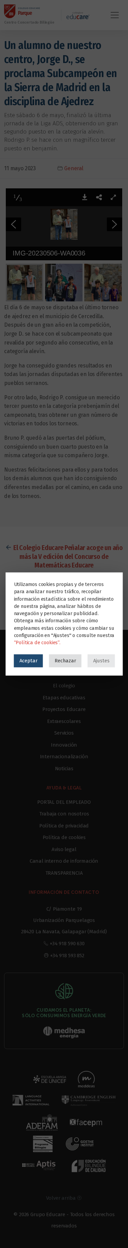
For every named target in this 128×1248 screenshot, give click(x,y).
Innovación (64, 745)
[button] (84, 197)
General (73, 168)
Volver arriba (61, 1198)
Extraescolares (64, 721)
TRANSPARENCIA (64, 873)
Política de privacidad (64, 826)
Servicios (64, 733)
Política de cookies (64, 837)
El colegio (64, 686)
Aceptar (28, 661)
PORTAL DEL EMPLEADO (64, 802)
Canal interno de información (64, 861)
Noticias (64, 768)
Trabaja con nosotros (64, 814)
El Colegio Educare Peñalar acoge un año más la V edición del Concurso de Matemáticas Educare (68, 556)
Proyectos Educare (63, 709)
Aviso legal (64, 849)
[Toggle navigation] (114, 15)
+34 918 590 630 (67, 943)
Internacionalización (64, 756)
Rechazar (65, 661)
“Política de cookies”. (37, 642)
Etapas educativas (64, 698)
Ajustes (101, 661)
